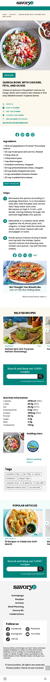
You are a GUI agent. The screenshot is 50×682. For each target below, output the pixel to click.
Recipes (13, 14)
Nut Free (27, 474)
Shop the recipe (11, 184)
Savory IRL (18, 610)
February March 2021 (16, 487)
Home (5, 14)
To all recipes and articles (31, 381)
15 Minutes (27, 483)
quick (37, 474)
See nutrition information (15, 123)
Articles (19, 602)
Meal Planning (16, 606)
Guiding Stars (13, 474)
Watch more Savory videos (34, 297)
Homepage (18, 595)
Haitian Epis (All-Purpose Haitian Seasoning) (19, 350)
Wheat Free (24, 479)
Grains (9, 75)
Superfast (11, 479)
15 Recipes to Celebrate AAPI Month (21, 543)
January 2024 (12, 483)
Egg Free (40, 483)
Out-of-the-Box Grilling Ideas (25, 289)
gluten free (34, 487)
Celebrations (16, 614)
